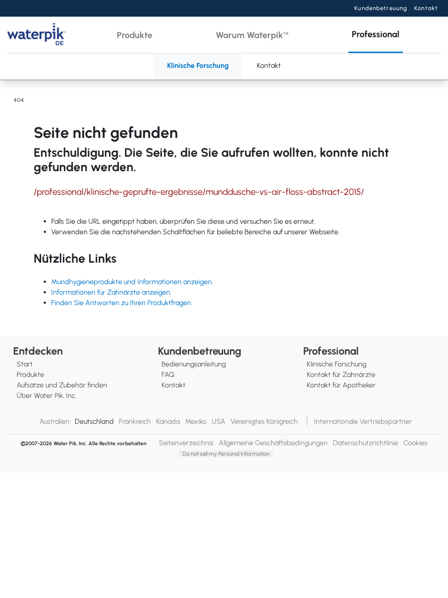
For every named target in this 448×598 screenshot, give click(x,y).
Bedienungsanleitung (193, 364)
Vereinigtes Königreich (264, 421)
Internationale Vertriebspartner (363, 421)
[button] (134, 35)
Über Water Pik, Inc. (47, 395)
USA (218, 421)
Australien (54, 421)
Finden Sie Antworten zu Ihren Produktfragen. (121, 303)
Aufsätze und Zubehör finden (62, 385)
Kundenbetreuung (380, 8)
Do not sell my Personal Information (226, 453)
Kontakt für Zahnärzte (341, 374)
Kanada (168, 421)
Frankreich (135, 421)
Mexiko (195, 421)
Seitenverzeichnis (186, 443)
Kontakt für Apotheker (341, 385)
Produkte (30, 374)
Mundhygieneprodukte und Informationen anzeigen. (132, 282)
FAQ (167, 374)
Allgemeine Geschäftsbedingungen (273, 443)
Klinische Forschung (198, 65)
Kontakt (426, 8)
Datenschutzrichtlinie (365, 443)
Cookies (415, 443)
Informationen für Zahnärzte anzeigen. (111, 292)
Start (25, 364)
